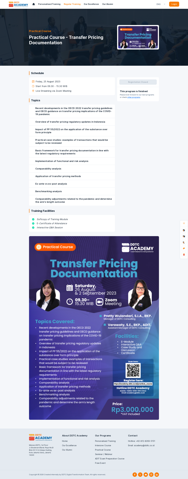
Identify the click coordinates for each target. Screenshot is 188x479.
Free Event (100, 463)
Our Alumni (107, 4)
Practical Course (103, 450)
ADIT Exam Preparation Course (109, 458)
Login (174, 4)
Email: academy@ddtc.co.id (141, 445)
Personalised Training (49, 4)
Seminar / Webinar (103, 454)
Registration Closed (138, 82)
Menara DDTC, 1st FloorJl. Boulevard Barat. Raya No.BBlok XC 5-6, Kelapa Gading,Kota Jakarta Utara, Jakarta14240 (41, 450)
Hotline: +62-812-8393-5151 (141, 441)
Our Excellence (91, 4)
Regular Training (72, 4)
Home (65, 441)
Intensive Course (103, 445)
